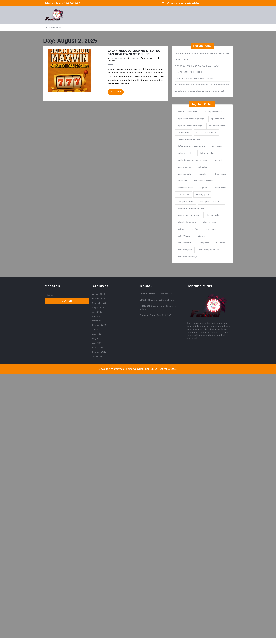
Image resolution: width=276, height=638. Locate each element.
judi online (219, 160)
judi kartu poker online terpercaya (193, 160)
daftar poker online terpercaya (191, 146)
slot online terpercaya (187, 256)
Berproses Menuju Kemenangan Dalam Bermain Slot (202, 84)
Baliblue (134, 58)
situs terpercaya (210, 222)
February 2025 (99, 325)
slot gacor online (185, 243)
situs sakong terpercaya (188, 215)
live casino (182, 181)
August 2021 (98, 334)
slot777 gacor (211, 229)
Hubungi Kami (53, 27)
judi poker (202, 167)
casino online (184, 132)
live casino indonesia (203, 181)
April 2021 (96, 343)
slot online (220, 243)
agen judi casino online (188, 112)
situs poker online (186, 201)
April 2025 (96, 316)
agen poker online (213, 112)
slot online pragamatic (209, 249)
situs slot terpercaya (187, 222)
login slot (204, 187)
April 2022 (96, 329)
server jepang (202, 194)
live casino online (185, 187)
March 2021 (97, 347)
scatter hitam (183, 194)
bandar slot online (217, 125)
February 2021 (99, 352)
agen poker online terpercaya (191, 118)
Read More (117, 93)
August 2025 (98, 307)
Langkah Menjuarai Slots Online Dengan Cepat (199, 91)
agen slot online (218, 118)
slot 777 (194, 229)
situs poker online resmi (211, 201)
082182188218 (72, 3)
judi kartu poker (207, 153)
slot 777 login (184, 236)
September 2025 (100, 303)
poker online (220, 187)
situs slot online (213, 215)
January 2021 (98, 356)
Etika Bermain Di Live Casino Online (194, 78)
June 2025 (97, 312)
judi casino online (185, 153)
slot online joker (185, 249)
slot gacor (201, 236)
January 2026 (98, 294)
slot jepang (204, 243)
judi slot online (219, 174)
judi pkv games (184, 167)
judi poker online (185, 174)
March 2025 (97, 321)
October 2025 (98, 298)
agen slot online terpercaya (190, 125)
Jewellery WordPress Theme (116, 369)
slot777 (181, 229)
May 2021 (96, 338)
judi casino (217, 146)
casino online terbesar (206, 132)
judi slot (202, 174)
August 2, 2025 (118, 58)
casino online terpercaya (189, 139)
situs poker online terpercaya (191, 208)
